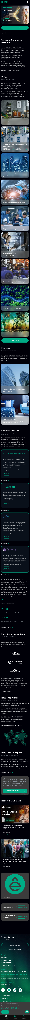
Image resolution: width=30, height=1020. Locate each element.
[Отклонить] (28, 1004)
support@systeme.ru (8, 977)
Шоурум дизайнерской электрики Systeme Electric (14, 986)
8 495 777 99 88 (7, 974)
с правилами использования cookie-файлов (10, 1007)
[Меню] (28, 2)
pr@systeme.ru (5, 996)
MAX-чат (4, 969)
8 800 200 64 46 (7, 972)
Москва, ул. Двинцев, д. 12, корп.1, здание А (14, 983)
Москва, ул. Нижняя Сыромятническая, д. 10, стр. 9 (14, 990)
